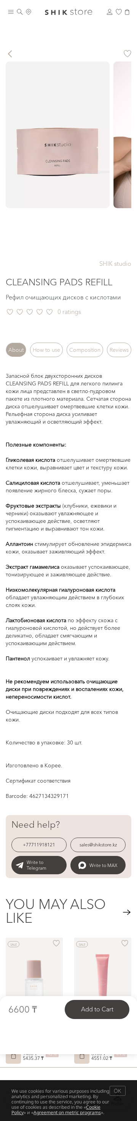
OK (117, 1090)
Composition (84, 349)
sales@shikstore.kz (98, 845)
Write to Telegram (36, 865)
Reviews (119, 349)
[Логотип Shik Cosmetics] (68, 12)
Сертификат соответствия (38, 780)
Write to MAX (103, 865)
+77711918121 (39, 845)
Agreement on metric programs (67, 1112)
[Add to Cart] (13, 1056)
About (16, 349)
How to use (46, 349)
